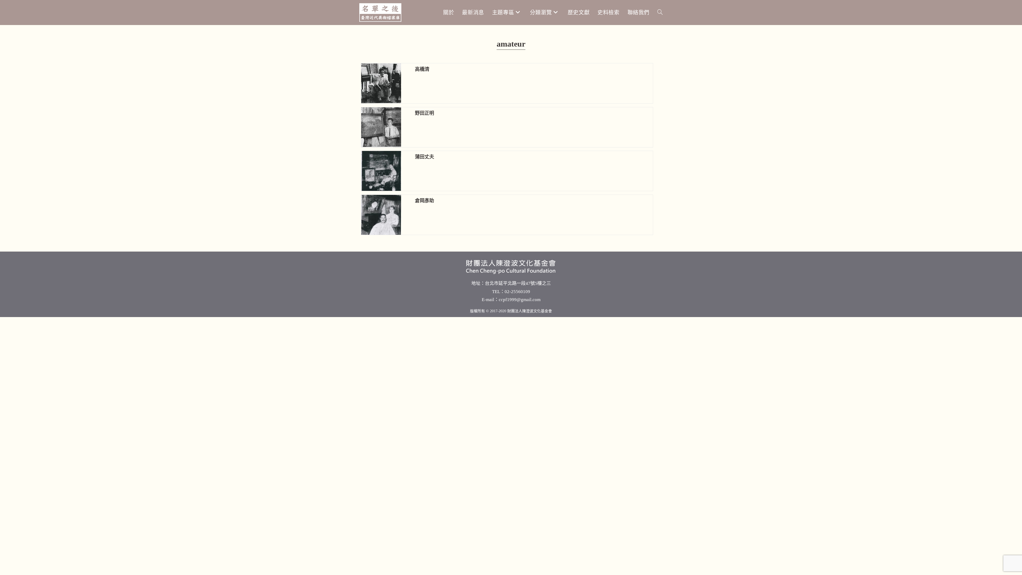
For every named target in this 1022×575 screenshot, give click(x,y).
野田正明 (424, 113)
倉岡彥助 (424, 200)
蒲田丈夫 (424, 156)
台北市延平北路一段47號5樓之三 (518, 283)
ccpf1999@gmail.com (520, 299)
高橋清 (422, 69)
